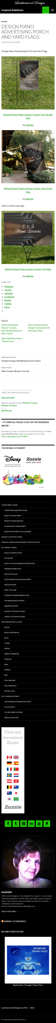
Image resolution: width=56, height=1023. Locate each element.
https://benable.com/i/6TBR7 (14, 436)
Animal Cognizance (15, 921)
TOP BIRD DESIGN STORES (14, 601)
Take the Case (10, 590)
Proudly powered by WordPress (13, 1019)
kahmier (30, 125)
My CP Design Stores (10, 696)
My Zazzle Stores (9, 547)
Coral (7, 643)
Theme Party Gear (9, 505)
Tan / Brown (9, 680)
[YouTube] (39, 823)
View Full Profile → (9, 911)
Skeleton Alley (11, 574)
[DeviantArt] (47, 823)
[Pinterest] (23, 823)
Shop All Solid (8, 397)
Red (5, 675)
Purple (7, 670)
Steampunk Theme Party (15, 526)
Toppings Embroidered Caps (16, 595)
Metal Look (9, 691)
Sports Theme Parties (13, 521)
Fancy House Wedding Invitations (19, 563)
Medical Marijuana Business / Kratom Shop (20, 542)
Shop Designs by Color (11, 622)
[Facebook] (8, 823)
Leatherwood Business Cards (17, 579)
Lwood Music (10, 585)
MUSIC (4, 21)
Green (7, 648)
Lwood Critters (11, 717)
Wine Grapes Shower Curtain (15, 369)
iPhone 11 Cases (9, 405)
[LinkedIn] (31, 823)
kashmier (16, 42)
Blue (6, 638)
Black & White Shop (13, 553)
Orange (7, 659)
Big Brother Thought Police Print (28, 985)
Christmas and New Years (15, 510)
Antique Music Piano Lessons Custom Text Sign (28, 269)
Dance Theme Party (13, 516)
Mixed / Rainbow (11, 654)
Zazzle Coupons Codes (11, 537)
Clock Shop (9, 707)
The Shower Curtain (13, 712)
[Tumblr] (15, 823)
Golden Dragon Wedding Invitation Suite (21, 359)
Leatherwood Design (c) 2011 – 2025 (17, 1007)
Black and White (11, 632)
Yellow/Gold (10, 686)
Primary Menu (52, 10)
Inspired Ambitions (12, 10)
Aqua (6, 627)
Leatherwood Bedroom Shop (17, 702)
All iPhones (6, 410)
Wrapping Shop (11, 606)
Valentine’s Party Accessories (17, 531)
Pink (6, 664)
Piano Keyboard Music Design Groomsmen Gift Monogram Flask (39, 328)
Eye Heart (8, 558)
